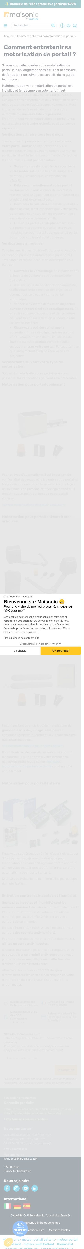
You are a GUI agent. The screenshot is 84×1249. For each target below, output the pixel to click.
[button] (8, 1242)
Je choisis (20, 650)
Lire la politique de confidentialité (21, 638)
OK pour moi (60, 650)
